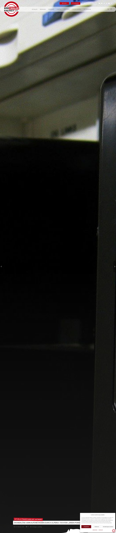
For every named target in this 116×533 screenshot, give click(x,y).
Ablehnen (96, 526)
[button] (38, 9)
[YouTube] (109, 3)
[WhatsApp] (111, 3)
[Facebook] (102, 3)
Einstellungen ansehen (108, 526)
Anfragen (34, 527)
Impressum (101, 529)
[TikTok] (106, 3)
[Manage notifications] (113, 530)
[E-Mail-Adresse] (99, 3)
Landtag (40, 527)
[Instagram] (104, 3)
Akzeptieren (86, 526)
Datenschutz (95, 529)
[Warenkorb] (111, 9)
